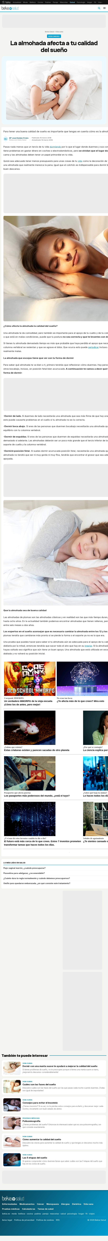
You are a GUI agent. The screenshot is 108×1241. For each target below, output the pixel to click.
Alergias (65, 1204)
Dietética (76, 1204)
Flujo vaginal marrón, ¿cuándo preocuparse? (24, 868)
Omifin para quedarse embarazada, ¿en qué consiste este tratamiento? (36, 883)
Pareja (55, 2)
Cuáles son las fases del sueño (39, 1084)
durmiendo (55, 146)
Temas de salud (45, 1209)
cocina (30, 1214)
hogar (81, 1214)
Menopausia (52, 1204)
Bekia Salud (49, 32)
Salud (72, 2)
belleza (21, 1214)
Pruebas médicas (31, 1118)
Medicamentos (27, 1204)
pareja (45, 1214)
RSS (58, 1220)
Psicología (81, 2)
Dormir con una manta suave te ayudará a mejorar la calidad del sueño (60, 1066)
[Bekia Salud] (10, 8)
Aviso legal (7, 1220)
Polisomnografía (31, 1121)
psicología (72, 1214)
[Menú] (104, 8)
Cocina (40, 2)
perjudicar (93, 347)
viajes (92, 1214)
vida (80, 161)
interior (88, 645)
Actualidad (17, 2)
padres (38, 1214)
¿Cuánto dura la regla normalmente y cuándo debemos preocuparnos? (36, 878)
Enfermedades (9, 1204)
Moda (25, 2)
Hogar (89, 2)
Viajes (100, 2)
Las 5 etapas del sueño (35, 1157)
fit (86, 1214)
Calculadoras (28, 1209)
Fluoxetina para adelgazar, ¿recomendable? (24, 873)
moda (14, 1214)
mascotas (54, 1214)
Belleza (33, 2)
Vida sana (59, 32)
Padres (48, 2)
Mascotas (64, 2)
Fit (95, 2)
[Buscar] (99, 8)
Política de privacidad (24, 1220)
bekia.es (6, 1214)
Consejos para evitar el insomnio (40, 1102)
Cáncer (40, 1204)
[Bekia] (6, 2)
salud (63, 1214)
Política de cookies (45, 1220)
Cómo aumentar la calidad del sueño (42, 1139)
